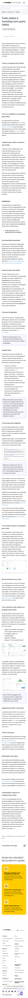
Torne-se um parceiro (7, 981)
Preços (18, 12)
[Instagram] (18, 992)
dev (4, 943)
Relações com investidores (5, 978)
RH (15, 961)
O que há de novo (19, 938)
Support (4, 12)
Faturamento (10, 12)
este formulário (6, 127)
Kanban (4, 960)
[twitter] (15, 992)
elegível (20, 123)
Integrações (5, 953)
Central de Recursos (8, 781)
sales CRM (6, 940)
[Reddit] (3, 992)
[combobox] (14, 8)
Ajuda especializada (11, 905)
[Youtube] (12, 992)
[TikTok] (21, 992)
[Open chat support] (21, 994)
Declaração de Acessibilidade (8, 995)
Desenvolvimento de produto (19, 954)
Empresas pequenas (19, 970)
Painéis (4, 951)
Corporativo (17, 967)
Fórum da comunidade (12, 889)
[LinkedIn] (6, 992)
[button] (24, 2)
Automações (5, 955)
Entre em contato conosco (19, 982)
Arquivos (4, 965)
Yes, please (20, 990)
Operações (17, 956)
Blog (16, 936)
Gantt (3, 958)
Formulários (5, 967)
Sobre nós (4, 973)
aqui (16, 370)
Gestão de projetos (19, 946)
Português (21, 930)
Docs (3, 963)
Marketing (17, 948)
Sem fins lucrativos (19, 972)
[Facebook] (9, 992)
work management (8, 938)
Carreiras (4, 975)
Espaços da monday (19, 940)
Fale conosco (18, 978)
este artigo (17, 131)
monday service (7, 945)
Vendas (16, 951)
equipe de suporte (7, 598)
